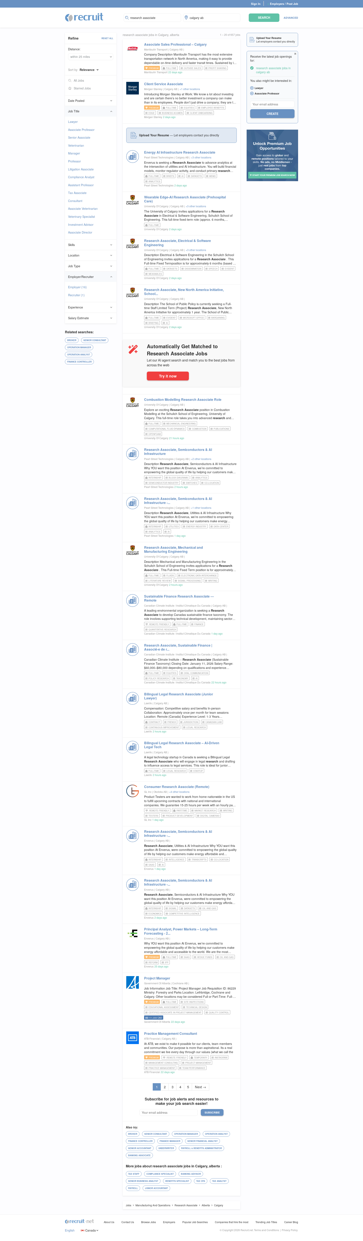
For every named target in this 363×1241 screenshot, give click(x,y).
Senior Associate (79, 137)
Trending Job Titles (266, 1222)
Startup (198, 770)
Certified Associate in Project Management (175, 1012)
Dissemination (193, 268)
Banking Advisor (191, 1173)
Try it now (168, 376)
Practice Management (162, 1068)
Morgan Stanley (153, 89)
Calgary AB (176, 49)
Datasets (196, 176)
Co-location (211, 482)
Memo (212, 176)
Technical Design (196, 1007)
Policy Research (159, 678)
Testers (153, 815)
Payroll (133, 1188)
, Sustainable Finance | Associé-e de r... (178, 647)
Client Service (163, 83)
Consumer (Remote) (176, 786)
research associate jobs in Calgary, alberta (151, 35)
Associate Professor (81, 130)
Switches (191, 482)
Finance (199, 624)
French (171, 722)
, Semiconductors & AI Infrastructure (178, 451)
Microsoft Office (193, 317)
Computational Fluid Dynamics (167, 428)
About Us (109, 1222)
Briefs (170, 176)
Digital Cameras (210, 815)
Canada (90, 1230)
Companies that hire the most (231, 1222)
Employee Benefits (212, 107)
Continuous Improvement (164, 727)
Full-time (171, 68)
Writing (212, 580)
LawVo (148, 703)
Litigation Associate (81, 169)
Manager (74, 153)
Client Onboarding (201, 113)
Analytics (154, 181)
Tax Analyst (219, 1181)
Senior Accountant (139, 1148)
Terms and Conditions (266, 1230)
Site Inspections (194, 1002)
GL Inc (147, 791)
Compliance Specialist (160, 1173)
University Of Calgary (156, 206)
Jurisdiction (190, 722)
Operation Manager (79, 347)
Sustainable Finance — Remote (179, 598)
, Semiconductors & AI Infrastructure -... (178, 500)
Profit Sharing (217, 68)
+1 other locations (190, 89)
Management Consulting (163, 1062)
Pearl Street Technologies (159, 157)
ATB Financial (152, 1038)
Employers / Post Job (282, 4)
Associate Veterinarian (83, 208)
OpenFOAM (155, 434)
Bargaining (218, 317)
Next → (200, 1086)
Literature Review (160, 580)
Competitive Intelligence (184, 913)
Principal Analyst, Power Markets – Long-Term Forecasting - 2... (180, 931)
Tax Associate (77, 193)
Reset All (107, 38)
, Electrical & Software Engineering (177, 242)
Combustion (199, 428)
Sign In (255, 4)
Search (264, 17)
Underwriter (166, 1148)
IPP (166, 962)
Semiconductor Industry (164, 482)
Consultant (75, 201)
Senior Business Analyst (143, 1181)
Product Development (179, 815)
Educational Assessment (164, 1007)
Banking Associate (139, 1155)
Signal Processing (189, 580)
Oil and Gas (209, 908)
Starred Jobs (82, 88)
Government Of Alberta (157, 983)
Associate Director (80, 232)
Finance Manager (170, 1141)
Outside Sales (192, 68)
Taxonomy (182, 678)
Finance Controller (79, 361)
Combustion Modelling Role (182, 399)
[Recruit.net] (84, 17)
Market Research (205, 810)
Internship (155, 477)
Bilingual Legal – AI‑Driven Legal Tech (181, 744)
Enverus (149, 840)
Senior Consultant (94, 340)
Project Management (198, 1062)
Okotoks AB (160, 791)
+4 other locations (179, 791)
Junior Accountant (156, 1188)
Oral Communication (196, 673)
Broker (71, 340)
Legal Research (196, 727)
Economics (155, 913)
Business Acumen (172, 113)
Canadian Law (213, 722)
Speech (213, 268)
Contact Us (127, 1222)
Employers (169, 1222)
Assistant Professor (81, 185)
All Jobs (79, 80)
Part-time (181, 810)
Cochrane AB (180, 983)
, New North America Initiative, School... (184, 291)
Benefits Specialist (177, 1181)
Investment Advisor (80, 224)
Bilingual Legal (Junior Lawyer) (178, 696)
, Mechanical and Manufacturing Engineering (173, 549)
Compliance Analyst (81, 177)
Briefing (154, 323)
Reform (153, 962)
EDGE (152, 113)
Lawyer (73, 122)
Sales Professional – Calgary (175, 44)
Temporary (200, 1057)
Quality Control (219, 1012)
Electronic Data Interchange (199, 575)
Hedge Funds (204, 957)
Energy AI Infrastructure (179, 152)
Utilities (174, 526)
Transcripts (199, 859)
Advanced (291, 18)
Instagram (221, 1057)
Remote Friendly (159, 624)
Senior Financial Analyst (202, 1141)
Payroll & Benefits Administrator (201, 1148)
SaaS (151, 864)
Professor (74, 161)
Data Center (221, 526)
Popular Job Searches (195, 1222)
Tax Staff (133, 1173)
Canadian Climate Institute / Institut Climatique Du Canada (177, 605)
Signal (173, 908)
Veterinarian (76, 145)
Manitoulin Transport (155, 49)
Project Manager (157, 978)
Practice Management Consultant (170, 1033)
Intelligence (176, 859)
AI (183, 176)
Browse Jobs (148, 1222)
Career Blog (291, 1222)
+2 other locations (201, 459)
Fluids (170, 575)
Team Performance (193, 1068)
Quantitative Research (162, 629)
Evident (229, 268)
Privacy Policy (290, 1230)
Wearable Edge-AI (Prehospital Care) (185, 199)
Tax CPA (200, 1181)
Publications (221, 428)
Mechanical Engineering (181, 423)
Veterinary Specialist (81, 216)
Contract (154, 722)
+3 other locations (201, 157)
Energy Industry (196, 526)
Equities (189, 107)
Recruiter (76, 295)
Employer (77, 287)
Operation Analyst (78, 354)
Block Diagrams (178, 477)
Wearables (155, 273)
